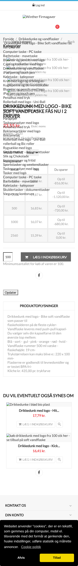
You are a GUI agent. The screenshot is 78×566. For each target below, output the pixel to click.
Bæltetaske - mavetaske (20, 56)
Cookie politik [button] (31, 547)
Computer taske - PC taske (22, 52)
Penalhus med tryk (16, 98)
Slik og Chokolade (16, 156)
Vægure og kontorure (18, 194)
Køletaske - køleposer (18, 77)
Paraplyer (10, 119)
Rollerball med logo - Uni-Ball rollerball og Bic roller (24, 104)
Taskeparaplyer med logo (21, 123)
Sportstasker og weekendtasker (26, 165)
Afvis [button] (21, 558)
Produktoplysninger (39, 306)
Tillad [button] (57, 558)
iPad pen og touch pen (19, 73)
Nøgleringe (11, 114)
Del (39, 275)
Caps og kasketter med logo (23, 64)
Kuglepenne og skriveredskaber (26, 85)
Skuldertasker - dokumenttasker (26, 152)
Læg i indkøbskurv (49, 257)
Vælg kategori (22, 42)
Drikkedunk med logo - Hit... (39, 411)
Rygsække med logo (17, 148)
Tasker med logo (14, 173)
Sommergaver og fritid (19, 160)
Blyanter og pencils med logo (24, 60)
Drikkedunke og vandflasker (23, 68)
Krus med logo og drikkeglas (23, 81)
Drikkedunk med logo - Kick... (39, 446)
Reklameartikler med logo (21, 131)
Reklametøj (11, 135)
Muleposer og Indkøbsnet (21, 110)
